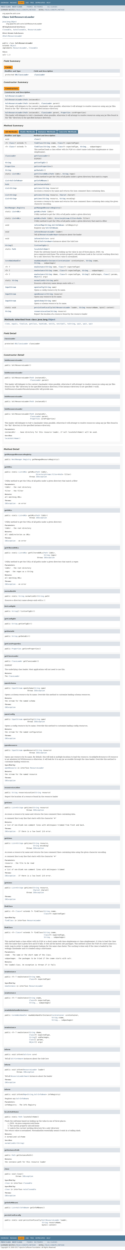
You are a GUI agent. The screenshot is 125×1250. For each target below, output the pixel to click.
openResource (40, 294)
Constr (25, 10)
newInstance (39, 267)
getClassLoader (41, 156)
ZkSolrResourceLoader (12, 36)
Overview (5, 3)
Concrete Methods (68, 132)
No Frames (38, 7)
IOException (41, 477)
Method (32, 10)
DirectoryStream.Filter (65, 218)
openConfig (39, 287)
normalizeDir (40, 280)
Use (27, 3)
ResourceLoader (35, 30)
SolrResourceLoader (14, 96)
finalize (23, 324)
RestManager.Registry (15, 208)
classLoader (39, 75)
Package (13, 3)
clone (7, 324)
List (14, 174)
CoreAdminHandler (13, 261)
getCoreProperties (42, 166)
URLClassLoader (22, 75)
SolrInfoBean (16, 181)
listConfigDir (40, 245)
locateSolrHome (41, 249)
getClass (33, 324)
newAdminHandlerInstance (45, 261)
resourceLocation (42, 311)
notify (52, 324)
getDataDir (39, 170)
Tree (32, 3)
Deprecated (40, 3)
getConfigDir (40, 163)
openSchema (39, 301)
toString (71, 324)
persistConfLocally (43, 307)
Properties (66, 113)
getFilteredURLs (41, 174)
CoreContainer (64, 261)
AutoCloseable (19, 30)
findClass (38, 143)
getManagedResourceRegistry (47, 208)
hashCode (43, 324)
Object (13, 46)
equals (14, 324)
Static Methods (27, 132)
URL (18, 174)
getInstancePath (41, 184)
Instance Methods (46, 132)
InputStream (10, 287)
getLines (38, 188)
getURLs (37, 212)
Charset (63, 195)
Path (26, 100)
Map (42, 225)
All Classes (52, 7)
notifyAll (61, 324)
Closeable (6, 30)
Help (48, 3)
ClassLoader (46, 103)
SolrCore (45, 239)
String (47, 143)
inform (37, 225)
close (36, 139)
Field (18, 10)
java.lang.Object (9, 22)
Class (11, 143)
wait (79, 324)
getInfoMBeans (40, 181)
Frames (30, 7)
